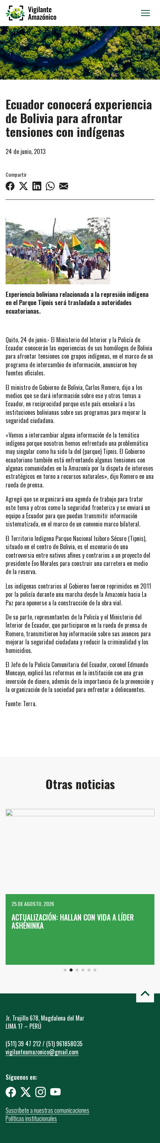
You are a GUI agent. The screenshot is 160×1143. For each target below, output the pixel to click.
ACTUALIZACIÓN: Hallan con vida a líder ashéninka (73, 921)
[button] (65, 969)
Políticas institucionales (31, 1118)
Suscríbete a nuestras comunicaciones (47, 1110)
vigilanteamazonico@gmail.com (42, 1051)
